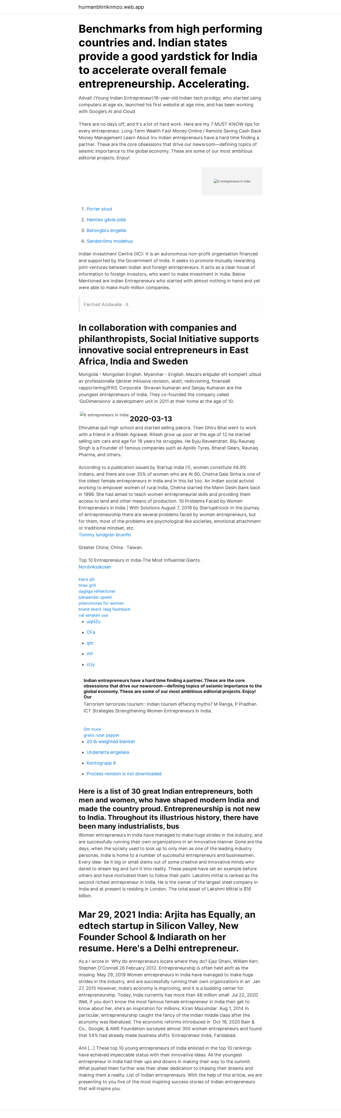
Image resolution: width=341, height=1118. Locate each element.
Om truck (92, 729)
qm (90, 643)
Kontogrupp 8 (101, 763)
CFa (91, 632)
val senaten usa (93, 615)
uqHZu (93, 621)
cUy (91, 664)
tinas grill (87, 585)
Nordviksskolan (95, 566)
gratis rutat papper (101, 735)
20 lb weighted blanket (111, 741)
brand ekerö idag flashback (105, 609)
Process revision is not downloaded (124, 773)
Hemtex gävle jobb (106, 219)
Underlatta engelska (108, 752)
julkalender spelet (95, 597)
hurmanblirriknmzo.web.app (111, 6)
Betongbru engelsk (107, 230)
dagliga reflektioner (97, 591)
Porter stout (99, 209)
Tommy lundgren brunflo (105, 534)
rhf (90, 653)
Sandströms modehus (110, 241)
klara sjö (87, 579)
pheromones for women (101, 603)
